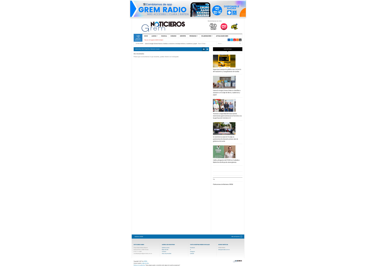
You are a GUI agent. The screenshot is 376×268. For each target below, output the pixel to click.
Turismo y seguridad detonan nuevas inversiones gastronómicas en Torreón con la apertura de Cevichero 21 (227, 116)
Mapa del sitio (165, 249)
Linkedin (192, 253)
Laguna (153, 36)
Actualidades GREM (222, 36)
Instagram (192, 251)
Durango (173, 36)
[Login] (240, 40)
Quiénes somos (165, 247)
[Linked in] (234, 40)
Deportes (183, 36)
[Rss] (237, 40)
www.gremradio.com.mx (224, 249)
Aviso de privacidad (166, 253)
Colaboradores (206, 36)
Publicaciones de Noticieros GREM (223, 184)
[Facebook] (229, 40)
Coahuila (164, 36)
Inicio (146, 36)
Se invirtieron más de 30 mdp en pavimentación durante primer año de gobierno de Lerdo (225, 139)
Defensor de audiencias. (139, 265)
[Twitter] (231, 40)
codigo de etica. (145, 263)
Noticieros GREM (163, 26)
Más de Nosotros (235, 236)
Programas (192, 36)
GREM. (145, 261)
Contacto (164, 251)
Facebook (192, 247)
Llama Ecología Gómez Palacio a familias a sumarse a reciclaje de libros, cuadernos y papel (171, 43)
